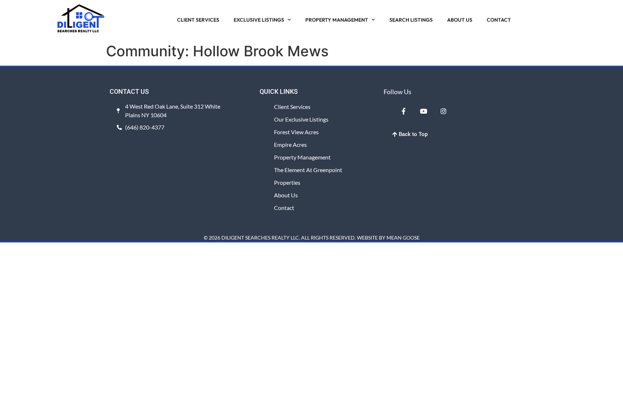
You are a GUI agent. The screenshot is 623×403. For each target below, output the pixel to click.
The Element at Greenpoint (308, 169)
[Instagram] (443, 111)
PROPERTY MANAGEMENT (336, 20)
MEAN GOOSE (403, 238)
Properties (287, 182)
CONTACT (499, 20)
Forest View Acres (296, 131)
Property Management (302, 157)
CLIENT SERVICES (198, 20)
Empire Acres (290, 144)
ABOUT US (459, 20)
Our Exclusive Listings (301, 119)
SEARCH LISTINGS (411, 20)
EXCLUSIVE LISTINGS (259, 20)
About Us (286, 195)
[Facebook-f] (403, 111)
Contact (284, 207)
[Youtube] (423, 111)
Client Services (292, 106)
